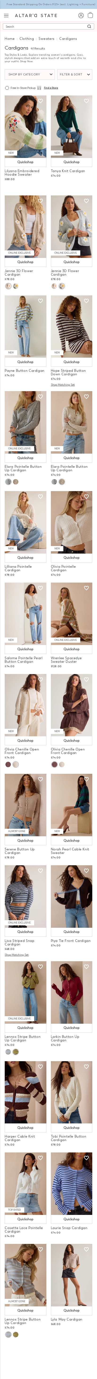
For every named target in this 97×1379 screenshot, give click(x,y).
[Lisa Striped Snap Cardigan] (25, 896)
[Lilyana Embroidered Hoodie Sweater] (25, 126)
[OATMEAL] (8, 286)
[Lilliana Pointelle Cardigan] (25, 522)
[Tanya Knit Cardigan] (72, 126)
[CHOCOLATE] (8, 764)
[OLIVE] (15, 1052)
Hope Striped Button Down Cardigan (68, 372)
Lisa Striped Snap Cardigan (19, 942)
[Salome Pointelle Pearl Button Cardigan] (25, 614)
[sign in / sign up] (81, 15)
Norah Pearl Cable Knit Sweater (70, 851)
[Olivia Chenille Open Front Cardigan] (25, 705)
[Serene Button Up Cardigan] (25, 805)
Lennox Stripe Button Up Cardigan (22, 1038)
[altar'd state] (36, 15)
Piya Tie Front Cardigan (71, 941)
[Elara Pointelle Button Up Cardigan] (25, 422)
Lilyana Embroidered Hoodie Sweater (22, 173)
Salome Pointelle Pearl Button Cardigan (23, 660)
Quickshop (25, 162)
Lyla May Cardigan (66, 1319)
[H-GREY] (8, 1052)
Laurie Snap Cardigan (69, 1228)
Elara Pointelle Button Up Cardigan (23, 468)
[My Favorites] (40, 101)
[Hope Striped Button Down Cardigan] (72, 326)
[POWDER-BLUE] (15, 286)
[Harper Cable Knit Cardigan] (25, 1092)
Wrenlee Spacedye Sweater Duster (66, 660)
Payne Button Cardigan (24, 371)
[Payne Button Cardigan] (25, 326)
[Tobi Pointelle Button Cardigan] (72, 1092)
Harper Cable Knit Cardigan (20, 1138)
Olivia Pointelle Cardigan (63, 568)
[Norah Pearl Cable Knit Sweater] (72, 805)
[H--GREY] (8, 482)
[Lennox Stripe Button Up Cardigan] (25, 992)
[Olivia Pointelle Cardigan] (72, 522)
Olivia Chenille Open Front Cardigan (22, 751)
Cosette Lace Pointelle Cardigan (24, 1230)
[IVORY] (15, 482)
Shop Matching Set (63, 384)
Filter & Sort (71, 74)
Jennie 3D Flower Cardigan (19, 273)
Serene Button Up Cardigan (20, 851)
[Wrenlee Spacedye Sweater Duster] (72, 614)
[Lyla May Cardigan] (72, 1275)
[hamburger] (6, 15)
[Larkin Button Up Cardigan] (72, 992)
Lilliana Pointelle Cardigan (18, 568)
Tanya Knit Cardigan (68, 171)
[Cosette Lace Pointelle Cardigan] (25, 1183)
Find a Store (51, 88)
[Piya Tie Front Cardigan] (72, 896)
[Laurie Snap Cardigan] (72, 1183)
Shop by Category (24, 74)
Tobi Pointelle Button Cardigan (68, 1138)
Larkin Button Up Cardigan (65, 1038)
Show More (48, 1355)
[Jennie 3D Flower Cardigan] (25, 226)
